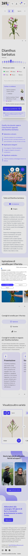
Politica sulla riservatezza (21, 267)
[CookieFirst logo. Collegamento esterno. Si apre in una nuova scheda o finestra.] (1, 268)
